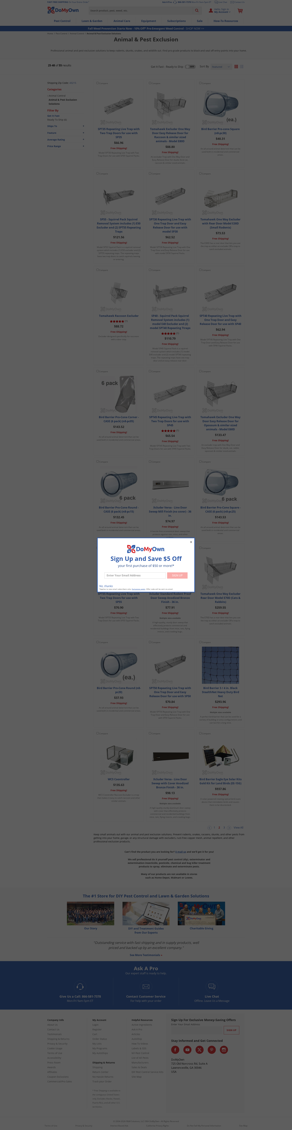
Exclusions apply (138, 589)
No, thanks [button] (106, 586)
